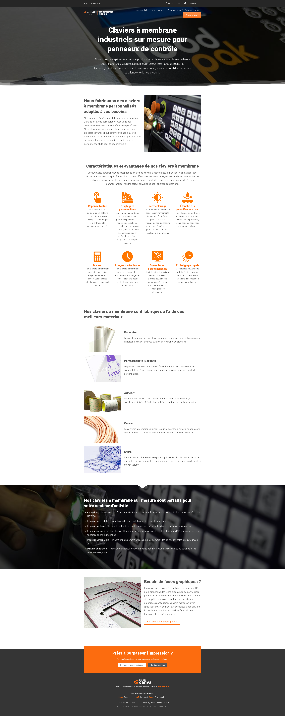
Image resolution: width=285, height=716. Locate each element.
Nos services (158, 10)
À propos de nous (173, 3)
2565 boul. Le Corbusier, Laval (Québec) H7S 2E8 (150, 703)
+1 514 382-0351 (123, 703)
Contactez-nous (192, 10)
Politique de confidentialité (157, 707)
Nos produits (142, 10)
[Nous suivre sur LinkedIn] (185, 3)
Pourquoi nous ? (175, 10)
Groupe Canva (163, 687)
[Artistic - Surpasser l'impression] (98, 13)
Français (193, 3)
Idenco (120, 697)
